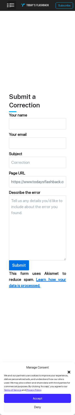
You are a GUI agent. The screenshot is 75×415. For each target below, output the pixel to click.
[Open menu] (12, 5)
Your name (18, 115)
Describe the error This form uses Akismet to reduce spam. (37, 239)
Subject (15, 153)
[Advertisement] (37, 48)
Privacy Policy (33, 390)
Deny (37, 407)
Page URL (17, 173)
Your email (18, 134)
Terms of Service (12, 390)
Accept (37, 398)
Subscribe (64, 5)
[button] (69, 372)
